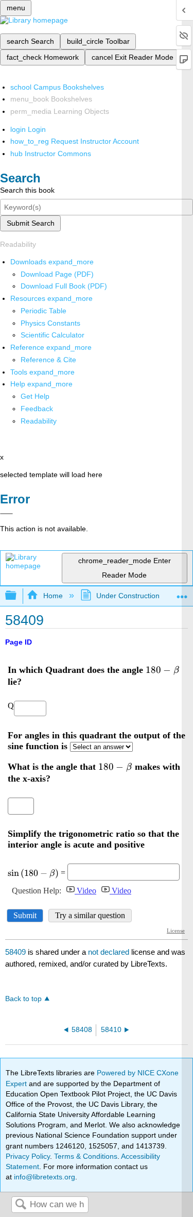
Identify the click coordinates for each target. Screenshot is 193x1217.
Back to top (23, 999)
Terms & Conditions (85, 1156)
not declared (109, 952)
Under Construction (128, 595)
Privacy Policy (28, 1156)
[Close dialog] (6, 513)
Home (52, 595)
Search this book (27, 190)
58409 (15, 952)
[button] (37, 408)
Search (20, 1205)
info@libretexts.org (43, 1177)
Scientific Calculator (52, 335)
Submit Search (31, 223)
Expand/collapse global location (182, 592)
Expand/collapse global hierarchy (17, 595)
